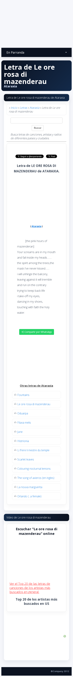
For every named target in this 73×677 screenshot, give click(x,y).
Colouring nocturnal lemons (34, 469)
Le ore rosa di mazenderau (33, 404)
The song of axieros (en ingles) (35, 478)
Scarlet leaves (25, 459)
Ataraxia (34, 108)
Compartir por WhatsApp (38, 331)
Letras (23, 108)
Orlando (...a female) (29, 496)
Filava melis (24, 422)
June (20, 432)
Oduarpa (22, 413)
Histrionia (23, 441)
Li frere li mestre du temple (33, 450)
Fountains (23, 395)
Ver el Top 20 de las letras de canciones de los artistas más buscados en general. (30, 588)
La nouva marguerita (29, 487)
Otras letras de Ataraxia (36, 386)
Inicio (14, 108)
